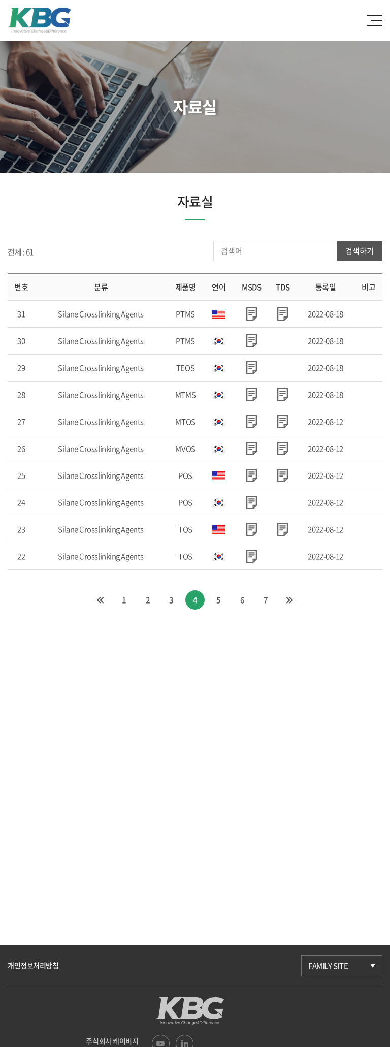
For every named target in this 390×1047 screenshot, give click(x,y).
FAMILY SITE (328, 965)
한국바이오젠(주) (39, 20)
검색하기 (359, 251)
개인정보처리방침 (33, 965)
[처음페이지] (100, 600)
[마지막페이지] (289, 600)
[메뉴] (374, 20)
